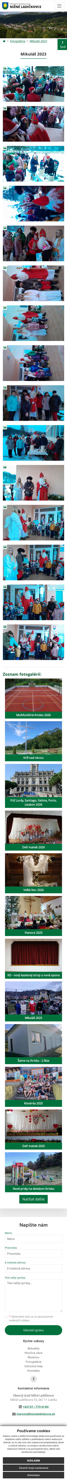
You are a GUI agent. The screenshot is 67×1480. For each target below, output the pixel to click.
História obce (33, 1353)
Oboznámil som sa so (31, 1318)
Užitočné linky (33, 1366)
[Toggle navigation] (59, 5)
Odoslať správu (33, 1330)
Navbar (9, 5)
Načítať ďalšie (33, 1199)
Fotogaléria (17, 41)
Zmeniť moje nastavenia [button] (33, 1467)
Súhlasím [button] (33, 1460)
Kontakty (34, 1370)
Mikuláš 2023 (38, 41)
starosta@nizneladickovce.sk (35, 1414)
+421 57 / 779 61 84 (36, 1406)
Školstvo (33, 1357)
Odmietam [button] (33, 1475)
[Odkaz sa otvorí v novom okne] (33, 1379)
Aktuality (33, 1348)
